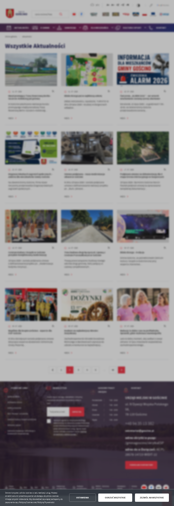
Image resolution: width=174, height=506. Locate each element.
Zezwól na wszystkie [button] (152, 497)
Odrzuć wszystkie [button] (115, 497)
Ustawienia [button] (82, 497)
